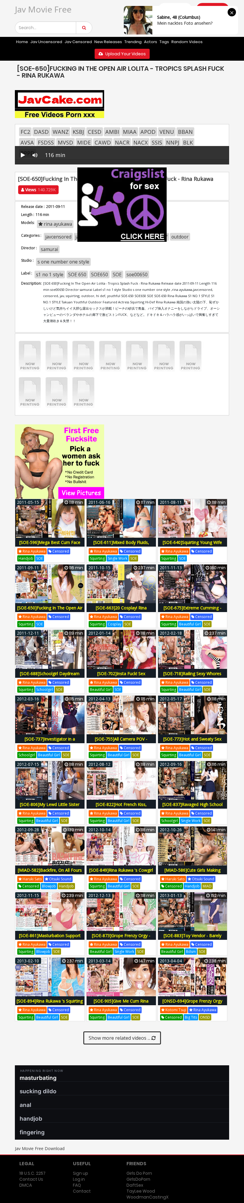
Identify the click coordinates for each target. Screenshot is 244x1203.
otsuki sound (59, 879)
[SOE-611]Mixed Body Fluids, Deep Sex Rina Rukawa (121, 545)
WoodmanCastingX (147, 1197)
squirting (97, 558)
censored (60, 551)
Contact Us (31, 1179)
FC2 (25, 131)
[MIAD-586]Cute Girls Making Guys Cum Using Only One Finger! (192, 873)
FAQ (77, 1185)
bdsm (191, 951)
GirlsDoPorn (138, 1179)
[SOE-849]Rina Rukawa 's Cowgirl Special (121, 873)
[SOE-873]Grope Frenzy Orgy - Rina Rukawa (121, 939)
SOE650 (99, 274)
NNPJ (172, 142)
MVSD (65, 142)
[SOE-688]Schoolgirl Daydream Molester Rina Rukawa (49, 677)
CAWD (103, 142)
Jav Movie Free (43, 9)
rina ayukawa (34, 551)
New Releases (108, 42)
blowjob (49, 886)
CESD (94, 131)
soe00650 (137, 274)
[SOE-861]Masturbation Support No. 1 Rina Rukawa (50, 939)
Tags (164, 42)
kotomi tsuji (175, 1009)
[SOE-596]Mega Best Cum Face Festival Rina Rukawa (49, 545)
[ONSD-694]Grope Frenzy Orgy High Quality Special (192, 1004)
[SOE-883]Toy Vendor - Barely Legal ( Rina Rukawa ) (192, 939)
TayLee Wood (140, 1191)
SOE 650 (77, 274)
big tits (191, 1017)
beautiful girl (190, 624)
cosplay (114, 624)
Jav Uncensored (46, 42)
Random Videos (187, 42)
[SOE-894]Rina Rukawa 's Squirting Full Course (50, 1004)
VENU (166, 131)
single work (117, 558)
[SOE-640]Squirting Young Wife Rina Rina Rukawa (192, 545)
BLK (188, 142)
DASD (41, 131)
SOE (117, 274)
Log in (79, 1179)
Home (22, 42)
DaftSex (134, 1185)
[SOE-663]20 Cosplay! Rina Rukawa (121, 611)
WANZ (61, 131)
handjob (25, 558)
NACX (140, 142)
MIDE (84, 142)
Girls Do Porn (139, 1173)
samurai (49, 249)
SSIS (157, 142)
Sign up (80, 1173)
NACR (122, 142)
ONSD (205, 1017)
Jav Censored (78, 42)
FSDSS (46, 142)
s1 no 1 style (49, 274)
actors (150, 42)
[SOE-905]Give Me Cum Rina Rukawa (121, 1004)
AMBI (112, 131)
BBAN (185, 131)
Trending (133, 42)
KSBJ (78, 131)
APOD (148, 131)
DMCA (25, 1185)
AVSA (27, 142)
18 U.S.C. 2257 (32, 1173)
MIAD (207, 886)
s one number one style (63, 261)
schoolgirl (44, 689)
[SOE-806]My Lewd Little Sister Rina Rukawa (49, 808)
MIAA (130, 131)
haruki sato (32, 879)
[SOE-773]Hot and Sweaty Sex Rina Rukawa (192, 742)
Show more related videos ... (120, 1038)
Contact (82, 1191)
